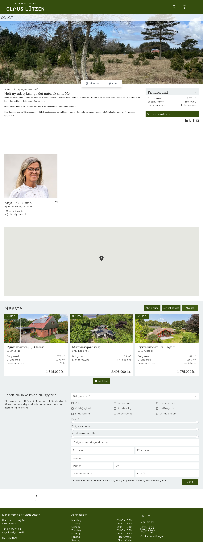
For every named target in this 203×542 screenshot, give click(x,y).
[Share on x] (190, 120)
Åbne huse (152, 308)
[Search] (174, 7)
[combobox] (132, 397)
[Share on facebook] (193, 120)
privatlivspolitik (134, 480)
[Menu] (194, 7)
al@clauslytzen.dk (15, 214)
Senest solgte (171, 308)
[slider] (72, 422)
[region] (101, 261)
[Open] (196, 396)
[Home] (54, 7)
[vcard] (56, 204)
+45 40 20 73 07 (14, 211)
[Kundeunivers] (184, 7)
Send (190, 482)
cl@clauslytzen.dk (13, 532)
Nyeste (190, 308)
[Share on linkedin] (186, 120)
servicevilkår (152, 480)
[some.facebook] (149, 515)
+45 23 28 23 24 (11, 529)
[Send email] (197, 120)
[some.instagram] (142, 515)
